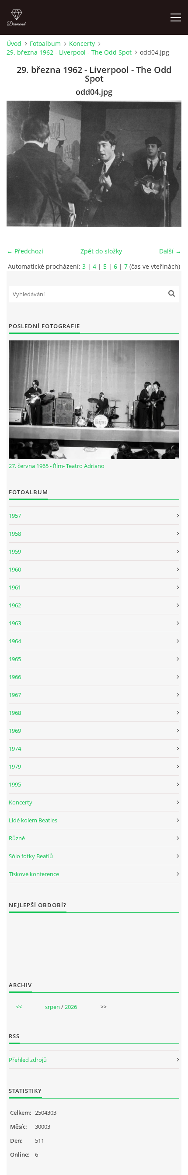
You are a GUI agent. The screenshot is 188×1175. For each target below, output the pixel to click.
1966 (15, 677)
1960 (15, 569)
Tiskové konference (34, 874)
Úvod (14, 43)
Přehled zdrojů (28, 1060)
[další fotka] (167, 164)
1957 (15, 516)
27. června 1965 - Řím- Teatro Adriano (56, 466)
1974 (15, 748)
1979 (15, 766)
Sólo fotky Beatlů (31, 856)
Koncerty (82, 43)
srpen (52, 1007)
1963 (15, 623)
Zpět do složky (101, 251)
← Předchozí (25, 251)
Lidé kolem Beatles (33, 820)
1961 (15, 587)
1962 (15, 605)
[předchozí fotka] (21, 164)
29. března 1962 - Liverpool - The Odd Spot (69, 52)
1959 (15, 551)
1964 (15, 641)
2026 (71, 1007)
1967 (15, 695)
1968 (15, 713)
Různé (17, 838)
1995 (15, 784)
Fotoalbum (45, 43)
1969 (15, 731)
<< (19, 1007)
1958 (15, 533)
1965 (15, 659)
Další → (170, 251)
